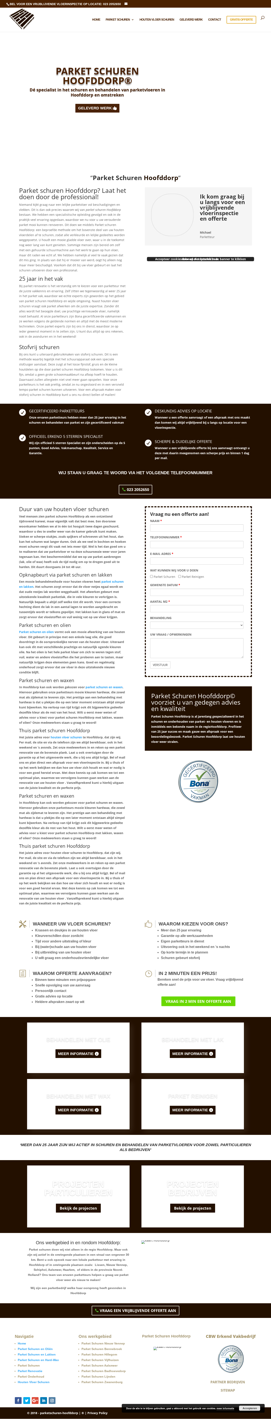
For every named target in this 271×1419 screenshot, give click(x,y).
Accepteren (250, 1408)
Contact (214, 19)
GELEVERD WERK (95, 108)
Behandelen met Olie (78, 1040)
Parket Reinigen (192, 577)
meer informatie (225, 1408)
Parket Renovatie (30, 1371)
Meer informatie (76, 1054)
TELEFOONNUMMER (166, 537)
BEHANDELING (160, 618)
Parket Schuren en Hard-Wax (38, 1360)
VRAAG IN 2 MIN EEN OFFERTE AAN (198, 1001)
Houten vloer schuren (157, 19)
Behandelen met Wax (78, 1096)
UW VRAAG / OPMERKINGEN (170, 634)
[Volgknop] (18, 1400)
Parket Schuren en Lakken (37, 1354)
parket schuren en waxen (104, 687)
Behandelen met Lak (193, 1040)
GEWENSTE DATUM (165, 585)
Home (96, 19)
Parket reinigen (192, 1096)
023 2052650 (138, 489)
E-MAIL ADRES (161, 554)
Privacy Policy (97, 1413)
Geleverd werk (191, 19)
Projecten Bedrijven (193, 1188)
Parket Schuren (164, 577)
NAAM (156, 521)
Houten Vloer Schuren (34, 1382)
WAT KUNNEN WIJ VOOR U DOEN (174, 570)
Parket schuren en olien (36, 632)
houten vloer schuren (66, 737)
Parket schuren (118, 19)
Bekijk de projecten (78, 1208)
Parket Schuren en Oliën (35, 1349)
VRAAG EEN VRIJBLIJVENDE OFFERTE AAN (138, 1310)
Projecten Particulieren (78, 1188)
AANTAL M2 (160, 601)
